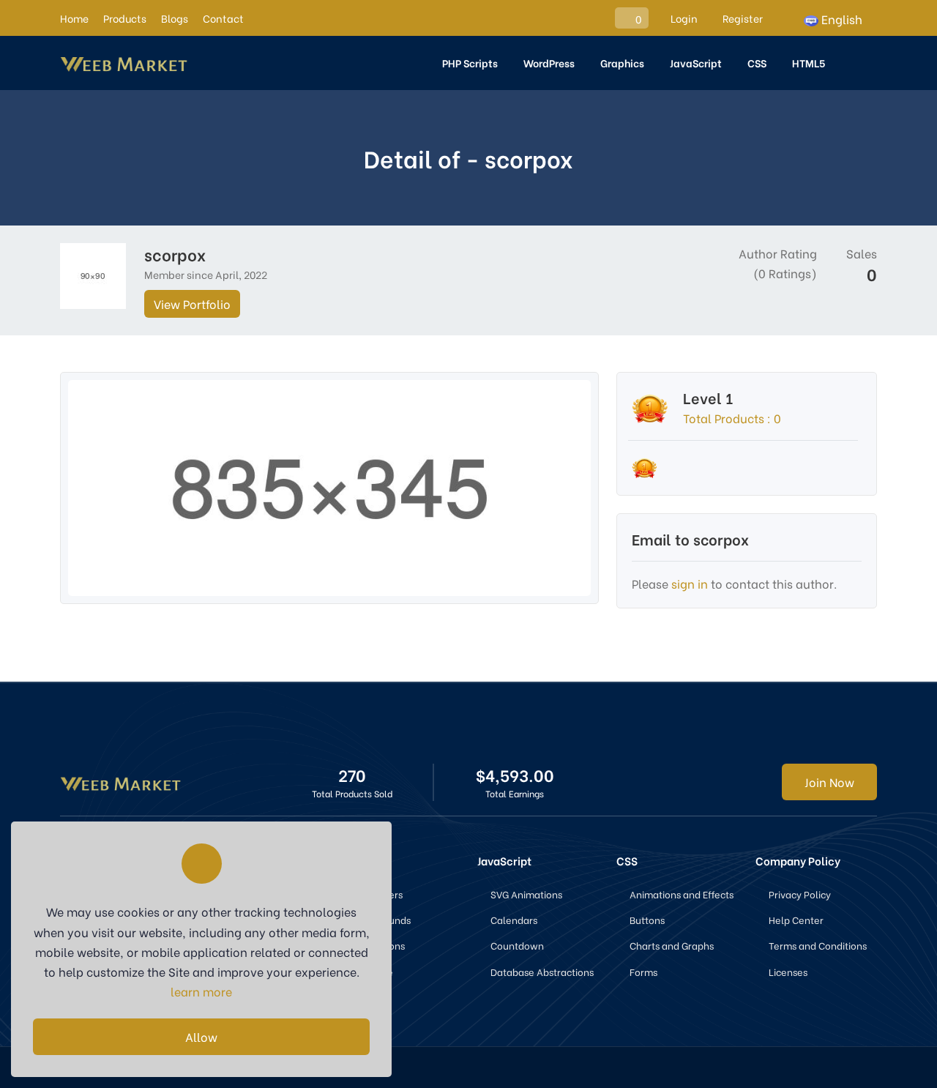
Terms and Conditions (818, 945)
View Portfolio (192, 303)
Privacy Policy (800, 894)
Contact (223, 18)
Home (74, 18)
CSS (756, 62)
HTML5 (808, 62)
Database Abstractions (542, 971)
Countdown (517, 945)
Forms (643, 971)
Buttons (647, 919)
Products (124, 18)
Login (683, 18)
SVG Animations (526, 894)
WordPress (549, 62)
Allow (201, 1036)
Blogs (174, 18)
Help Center (796, 919)
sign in (689, 583)
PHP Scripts (470, 62)
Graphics (622, 62)
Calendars (513, 919)
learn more (201, 991)
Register (741, 18)
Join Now (829, 781)
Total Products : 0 (732, 417)
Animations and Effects (681, 894)
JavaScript (696, 62)
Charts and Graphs (672, 945)
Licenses (788, 971)
